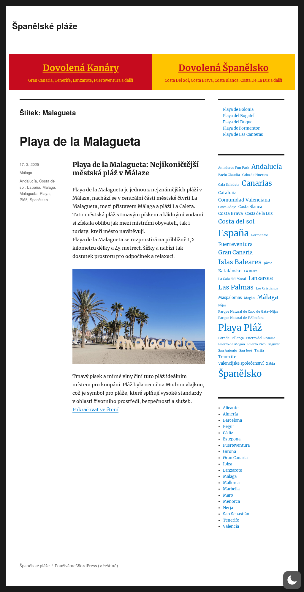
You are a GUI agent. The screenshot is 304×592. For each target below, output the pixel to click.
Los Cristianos (267, 288)
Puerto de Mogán (231, 344)
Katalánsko (230, 270)
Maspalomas (230, 297)
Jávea (268, 263)
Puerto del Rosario (260, 338)
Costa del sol (236, 221)
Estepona (231, 439)
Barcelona (232, 420)
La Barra (250, 271)
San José (245, 350)
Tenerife (227, 356)
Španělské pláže (44, 26)
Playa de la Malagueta (80, 140)
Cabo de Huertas (255, 175)
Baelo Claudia (229, 175)
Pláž (23, 199)
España (33, 187)
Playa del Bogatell (239, 115)
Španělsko (39, 199)
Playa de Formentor (241, 128)
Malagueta (28, 193)
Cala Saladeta (228, 185)
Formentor (259, 235)
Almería (230, 414)
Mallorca (231, 482)
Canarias (257, 183)
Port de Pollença (231, 338)
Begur (228, 426)
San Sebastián (236, 514)
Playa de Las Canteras (243, 134)
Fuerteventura (235, 244)
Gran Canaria (235, 252)
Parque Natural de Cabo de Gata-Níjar (248, 312)
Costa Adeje (227, 207)
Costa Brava (230, 213)
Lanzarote (260, 278)
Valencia (231, 526)
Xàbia (270, 364)
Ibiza (227, 464)
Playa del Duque (237, 122)
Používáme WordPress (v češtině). (87, 566)
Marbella (231, 489)
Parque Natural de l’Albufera (241, 318)
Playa (45, 193)
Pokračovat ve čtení (95, 409)
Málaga (26, 172)
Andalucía (28, 181)
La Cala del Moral (232, 279)
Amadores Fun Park (233, 168)
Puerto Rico (256, 344)
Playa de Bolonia (238, 109)
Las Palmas (236, 287)
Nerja (228, 507)
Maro (228, 495)
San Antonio (227, 350)
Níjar (222, 305)
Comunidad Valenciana (244, 200)
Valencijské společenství (241, 363)
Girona (229, 451)
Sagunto (274, 344)
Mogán (249, 298)
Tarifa (259, 350)
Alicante (230, 407)
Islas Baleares (240, 262)
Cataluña (227, 192)
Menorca (231, 501)
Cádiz (228, 432)
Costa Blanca (250, 206)
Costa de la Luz (259, 213)
